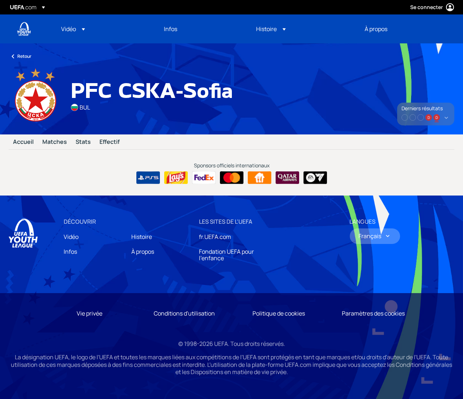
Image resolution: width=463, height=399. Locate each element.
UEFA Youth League (24, 29)
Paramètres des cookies (373, 313)
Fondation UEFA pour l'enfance (226, 255)
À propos (142, 252)
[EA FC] (315, 177)
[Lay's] (176, 177)
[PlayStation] (148, 177)
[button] (73, 29)
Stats (83, 142)
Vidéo (71, 237)
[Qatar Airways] (287, 177)
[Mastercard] (231, 177)
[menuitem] (103, 29)
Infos (70, 252)
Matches (54, 142)
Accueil (23, 142)
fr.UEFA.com (215, 237)
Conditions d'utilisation (184, 313)
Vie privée (89, 313)
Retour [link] (24, 56)
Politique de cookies (278, 313)
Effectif (109, 142)
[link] (170, 29)
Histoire (141, 237)
